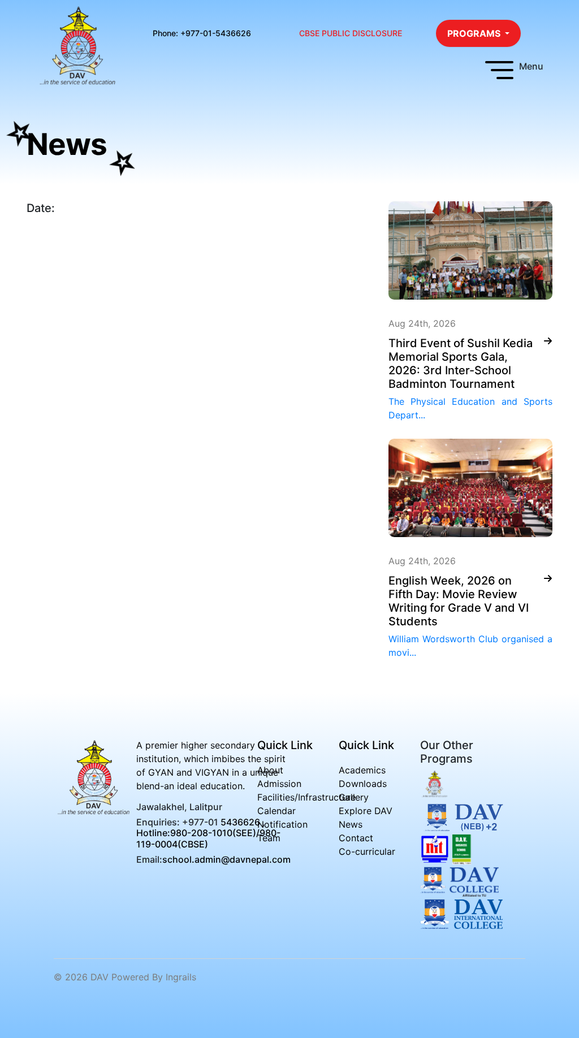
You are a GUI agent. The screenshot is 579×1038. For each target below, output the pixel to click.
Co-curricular (367, 851)
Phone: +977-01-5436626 (202, 33)
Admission (279, 783)
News (350, 824)
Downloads (363, 783)
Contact (356, 838)
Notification (282, 824)
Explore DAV (365, 810)
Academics (362, 770)
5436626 (240, 822)
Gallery (354, 797)
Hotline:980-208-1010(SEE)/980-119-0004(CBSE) (208, 838)
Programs (475, 33)
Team (268, 838)
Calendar (276, 810)
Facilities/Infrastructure (306, 797)
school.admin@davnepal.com (226, 858)
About (270, 770)
